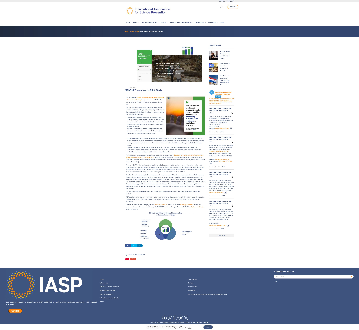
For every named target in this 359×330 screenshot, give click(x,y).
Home (127, 31)
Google (134, 258)
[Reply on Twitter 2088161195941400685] (210, 166)
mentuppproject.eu (161, 205)
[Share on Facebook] (128, 245)
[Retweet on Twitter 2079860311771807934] (214, 228)
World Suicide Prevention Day (109, 298)
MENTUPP (141, 255)
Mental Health (132, 255)
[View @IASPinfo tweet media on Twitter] (231, 128)
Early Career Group (106, 294)
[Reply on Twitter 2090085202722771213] (210, 132)
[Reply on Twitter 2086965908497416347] (210, 195)
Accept (208, 327)
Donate (232, 7)
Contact (190, 283)
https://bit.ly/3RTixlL (225, 161)
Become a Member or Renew (109, 287)
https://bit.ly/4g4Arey (222, 128)
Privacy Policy (192, 287)
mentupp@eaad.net (186, 205)
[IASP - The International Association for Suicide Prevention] (148, 10)
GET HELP (222, 1)
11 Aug (211, 176)
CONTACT (230, 1)
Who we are (104, 283)
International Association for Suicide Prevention (220, 109)
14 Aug (211, 141)
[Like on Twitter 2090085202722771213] (218, 132)
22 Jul (211, 205)
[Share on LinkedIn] (140, 245)
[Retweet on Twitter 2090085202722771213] (214, 132)
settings (190, 328)
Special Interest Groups (107, 290)
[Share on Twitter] (134, 245)
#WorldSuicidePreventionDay (218, 151)
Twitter (193, 207)
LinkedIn (201, 207)
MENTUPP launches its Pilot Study (143, 90)
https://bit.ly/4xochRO (216, 192)
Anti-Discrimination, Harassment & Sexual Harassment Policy (207, 294)
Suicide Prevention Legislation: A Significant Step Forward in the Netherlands (225, 80)
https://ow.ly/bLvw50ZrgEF (218, 225)
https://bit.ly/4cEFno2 (222, 159)
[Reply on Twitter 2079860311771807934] (210, 228)
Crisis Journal (192, 279)
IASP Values (191, 290)
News (132, 31)
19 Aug (211, 113)
